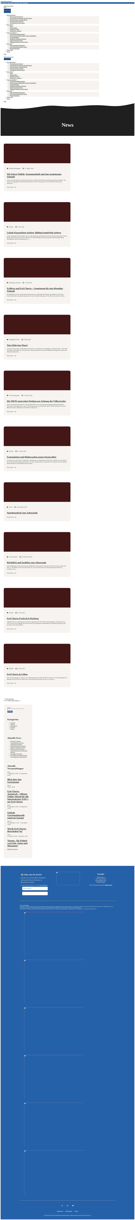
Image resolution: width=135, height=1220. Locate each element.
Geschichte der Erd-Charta (17, 23)
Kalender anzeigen (12, 849)
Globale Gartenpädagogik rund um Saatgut (16, 815)
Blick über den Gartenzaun (14, 780)
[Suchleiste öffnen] (5, 8)
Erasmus (12, 723)
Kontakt (17, 3)
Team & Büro (13, 28)
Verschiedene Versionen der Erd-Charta (21, 18)
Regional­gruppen (15, 48)
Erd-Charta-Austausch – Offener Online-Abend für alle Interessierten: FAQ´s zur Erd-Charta (18, 796)
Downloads (4, 3)
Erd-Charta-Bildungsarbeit (17, 34)
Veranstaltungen (14, 37)
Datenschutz (68, 1211)
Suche (9, 708)
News (8, 51)
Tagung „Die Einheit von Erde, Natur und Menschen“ (17, 843)
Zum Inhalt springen (6, 1)
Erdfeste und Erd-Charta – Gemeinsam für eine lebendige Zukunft (18, 750)
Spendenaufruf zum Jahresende (22, 512)
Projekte (12, 727)
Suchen (10, 711)
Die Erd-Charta (11, 15)
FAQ (21, 3)
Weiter (17, 700)
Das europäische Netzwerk (17, 45)
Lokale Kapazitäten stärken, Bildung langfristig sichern (34, 232)
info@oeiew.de (101, 882)
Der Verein (10, 25)
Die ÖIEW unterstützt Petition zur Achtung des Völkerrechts (36, 401)
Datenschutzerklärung (43, 885)
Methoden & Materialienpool (18, 39)
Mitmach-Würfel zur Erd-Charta (19, 42)
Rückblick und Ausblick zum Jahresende (26, 562)
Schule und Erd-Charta (16, 40)
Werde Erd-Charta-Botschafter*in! (17, 830)
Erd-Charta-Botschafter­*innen (18, 47)
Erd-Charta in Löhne (17, 674)
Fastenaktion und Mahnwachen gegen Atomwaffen (31, 457)
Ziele (11, 26)
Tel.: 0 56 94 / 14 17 (100, 880)
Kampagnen (13, 726)
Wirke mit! (10, 50)
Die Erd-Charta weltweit (16, 21)
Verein (12, 729)
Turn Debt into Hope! (17, 345)
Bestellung (11, 3)
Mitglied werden (14, 29)
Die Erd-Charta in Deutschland (18, 20)
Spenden (25, 3)
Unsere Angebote (11, 33)
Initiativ (12, 724)
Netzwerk (9, 44)
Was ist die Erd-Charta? (16, 17)
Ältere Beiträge (9, 699)
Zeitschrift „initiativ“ (16, 31)
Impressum (60, 1211)
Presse (76, 1211)
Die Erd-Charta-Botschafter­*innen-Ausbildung (23, 36)
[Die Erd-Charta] (8, 57)
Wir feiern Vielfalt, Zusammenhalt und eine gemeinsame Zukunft (17, 743)
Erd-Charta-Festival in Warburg (23, 618)
